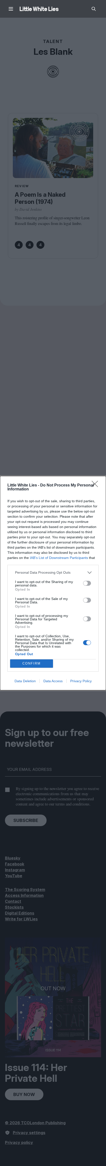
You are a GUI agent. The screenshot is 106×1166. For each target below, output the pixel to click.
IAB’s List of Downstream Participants (59, 558)
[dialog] (53, 583)
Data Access (53, 681)
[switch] (87, 583)
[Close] (96, 485)
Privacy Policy (81, 681)
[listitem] (53, 572)
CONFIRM (31, 663)
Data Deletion (25, 681)
